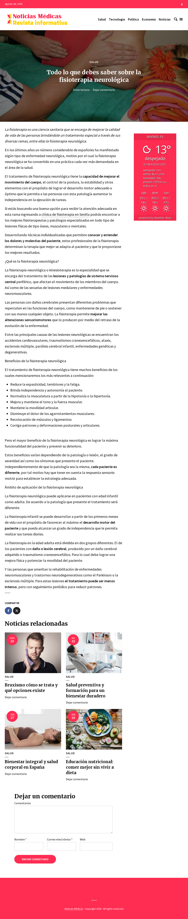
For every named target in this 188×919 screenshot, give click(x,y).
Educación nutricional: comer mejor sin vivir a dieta (90, 767)
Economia (149, 19)
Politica (133, 19)
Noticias (165, 19)
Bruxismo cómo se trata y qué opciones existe (31, 687)
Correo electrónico (60, 839)
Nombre (20, 839)
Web (82, 839)
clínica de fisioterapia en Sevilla (65, 214)
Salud (102, 19)
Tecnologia (117, 19)
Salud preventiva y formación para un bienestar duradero (85, 690)
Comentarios (22, 803)
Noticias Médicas (74, 908)
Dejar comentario (104, 90)
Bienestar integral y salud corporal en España (31, 764)
